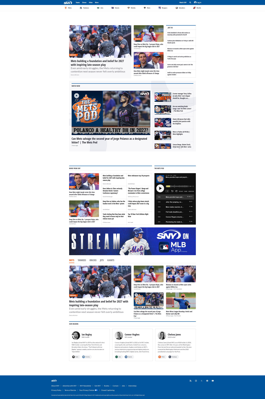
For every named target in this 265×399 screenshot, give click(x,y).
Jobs (123, 386)
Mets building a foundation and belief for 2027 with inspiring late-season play (97, 63)
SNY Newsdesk (178, 289)
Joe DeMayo (137, 48)
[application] (111, 113)
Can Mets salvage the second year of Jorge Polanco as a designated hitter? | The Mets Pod (109, 140)
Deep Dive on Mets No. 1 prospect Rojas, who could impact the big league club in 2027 (148, 45)
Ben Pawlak (177, 316)
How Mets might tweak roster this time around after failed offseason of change (146, 72)
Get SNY (98, 386)
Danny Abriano (75, 75)
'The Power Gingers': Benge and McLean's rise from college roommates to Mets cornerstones (138, 190)
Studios (106, 386)
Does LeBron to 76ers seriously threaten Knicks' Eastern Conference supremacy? (112, 190)
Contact (115, 386)
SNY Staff (130, 222)
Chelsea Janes (137, 75)
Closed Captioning (107, 390)
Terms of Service (70, 390)
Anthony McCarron (133, 196)
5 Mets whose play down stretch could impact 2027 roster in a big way (138, 203)
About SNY (55, 386)
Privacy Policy (56, 390)
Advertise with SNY (69, 386)
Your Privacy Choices (86, 390)
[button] (197, 2)
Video (91, 2)
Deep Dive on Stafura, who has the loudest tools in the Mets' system (114, 202)
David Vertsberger (108, 196)
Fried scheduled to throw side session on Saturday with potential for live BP (178, 34)
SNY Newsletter (85, 386)
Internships (132, 386)
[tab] (71, 260)
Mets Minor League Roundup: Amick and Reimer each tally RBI (179, 312)
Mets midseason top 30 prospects (138, 175)
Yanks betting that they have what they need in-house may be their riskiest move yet (114, 216)
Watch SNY (183, 2)
